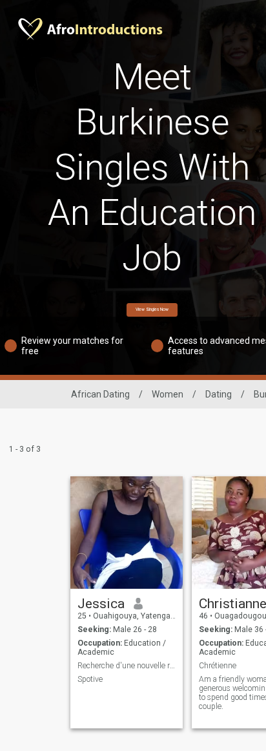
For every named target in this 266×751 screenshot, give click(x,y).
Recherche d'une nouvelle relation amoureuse (126, 665)
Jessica (101, 603)
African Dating (100, 394)
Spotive (90, 679)
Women (167, 394)
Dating (218, 394)
